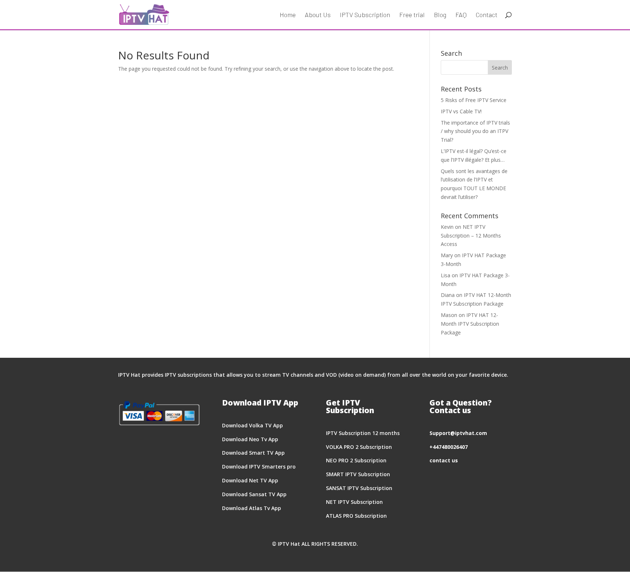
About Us (318, 15)
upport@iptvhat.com (459, 433)
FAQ (461, 15)
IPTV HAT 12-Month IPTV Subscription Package (470, 324)
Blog (440, 15)
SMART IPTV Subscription (358, 474)
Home (288, 15)
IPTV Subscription (365, 15)
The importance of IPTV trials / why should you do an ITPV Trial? (475, 131)
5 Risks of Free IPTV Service (473, 100)
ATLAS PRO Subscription (356, 515)
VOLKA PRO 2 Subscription (359, 446)
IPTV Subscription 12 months (363, 433)
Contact (486, 15)
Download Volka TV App (252, 425)
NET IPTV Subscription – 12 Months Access (471, 235)
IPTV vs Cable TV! (461, 111)
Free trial (412, 15)
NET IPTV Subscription (354, 501)
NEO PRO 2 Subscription (356, 460)
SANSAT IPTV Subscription (359, 488)
